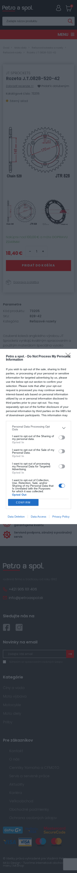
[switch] (62, 437)
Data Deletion (16, 516)
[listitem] (38, 428)
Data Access (38, 516)
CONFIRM (23, 502)
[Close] (69, 356)
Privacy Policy (60, 516)
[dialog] (38, 436)
